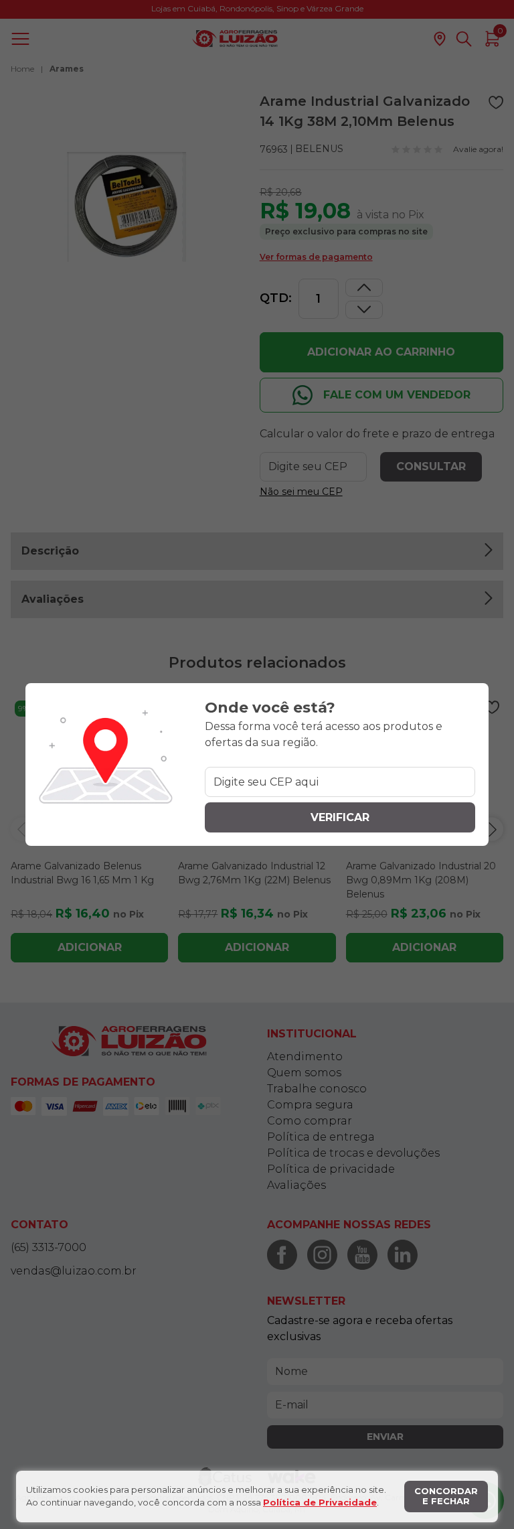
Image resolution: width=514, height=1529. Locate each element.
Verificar (340, 817)
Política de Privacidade (320, 1502)
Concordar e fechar (446, 1496)
